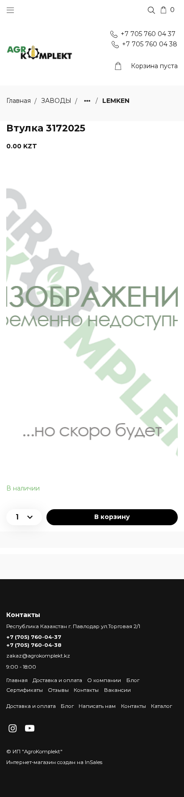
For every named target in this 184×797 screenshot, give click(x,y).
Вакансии (117, 690)
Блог (132, 680)
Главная (17, 680)
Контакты (86, 690)
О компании (104, 680)
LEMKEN (116, 101)
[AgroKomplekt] (39, 52)
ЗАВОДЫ (57, 101)
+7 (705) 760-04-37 (33, 637)
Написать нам (97, 706)
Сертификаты (24, 690)
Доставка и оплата (57, 680)
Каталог (161, 706)
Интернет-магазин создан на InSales (54, 762)
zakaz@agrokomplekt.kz (38, 656)
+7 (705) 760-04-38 (33, 645)
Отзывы (58, 690)
